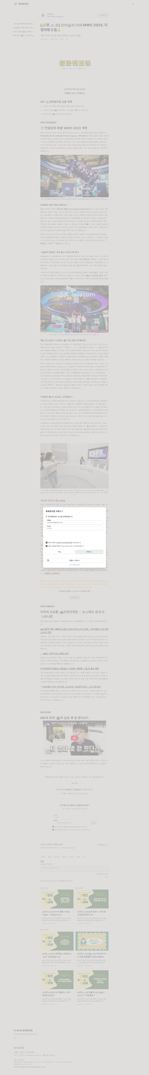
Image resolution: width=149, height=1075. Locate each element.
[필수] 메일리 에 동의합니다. (64, 542)
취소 (59, 552)
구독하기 (89, 552)
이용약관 (59, 542)
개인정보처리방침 (67, 542)
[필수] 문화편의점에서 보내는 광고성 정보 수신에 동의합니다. (66, 546)
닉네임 (49, 526)
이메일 (49, 520)
